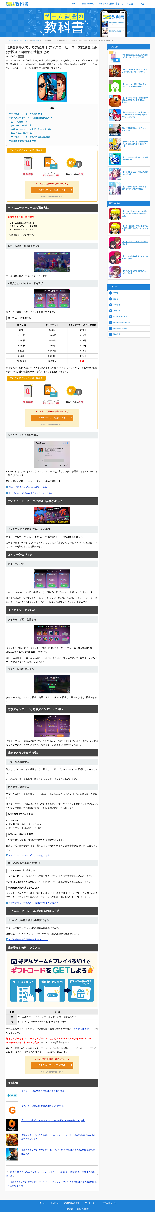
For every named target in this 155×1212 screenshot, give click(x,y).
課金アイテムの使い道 (121, 322)
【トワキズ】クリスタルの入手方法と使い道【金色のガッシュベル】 (135, 213)
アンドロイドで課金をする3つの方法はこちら (30, 493)
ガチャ (115, 299)
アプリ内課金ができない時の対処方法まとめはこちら (34, 903)
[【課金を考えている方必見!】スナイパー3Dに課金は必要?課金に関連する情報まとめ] (12, 1154)
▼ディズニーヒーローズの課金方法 (25, 114)
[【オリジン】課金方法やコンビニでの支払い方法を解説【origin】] (12, 1125)
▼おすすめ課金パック (19, 121)
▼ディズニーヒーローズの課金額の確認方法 (29, 137)
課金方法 (21, 56)
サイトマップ (91, 1203)
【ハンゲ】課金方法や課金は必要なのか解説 (42, 1106)
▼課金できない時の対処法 (21, 133)
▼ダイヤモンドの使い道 (20, 125)
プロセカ (116, 305)
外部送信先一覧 (109, 1203)
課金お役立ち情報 (106, 4)
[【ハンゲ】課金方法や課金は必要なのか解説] (12, 1110)
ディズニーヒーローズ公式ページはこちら (29, 855)
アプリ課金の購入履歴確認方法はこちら (28, 939)
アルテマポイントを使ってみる (52, 190)
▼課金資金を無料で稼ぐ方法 (22, 141)
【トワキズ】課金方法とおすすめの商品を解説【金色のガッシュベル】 (135, 228)
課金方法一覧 (88, 4)
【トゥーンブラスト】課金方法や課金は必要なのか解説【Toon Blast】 (135, 100)
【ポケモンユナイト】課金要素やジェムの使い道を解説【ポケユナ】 (135, 144)
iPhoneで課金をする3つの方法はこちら (27, 487)
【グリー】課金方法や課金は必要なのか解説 (42, 1091)
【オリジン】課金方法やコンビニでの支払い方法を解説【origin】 (53, 1120)
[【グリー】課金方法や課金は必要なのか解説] (12, 1095)
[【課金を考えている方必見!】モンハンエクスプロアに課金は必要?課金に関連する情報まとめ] (12, 1140)
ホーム (74, 4)
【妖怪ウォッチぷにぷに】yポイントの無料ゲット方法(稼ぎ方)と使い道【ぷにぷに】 (135, 114)
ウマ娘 (115, 293)
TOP (16, 40)
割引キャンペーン (120, 317)
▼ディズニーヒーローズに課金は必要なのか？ (30, 118)
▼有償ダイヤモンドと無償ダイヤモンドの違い (30, 129)
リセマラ (116, 311)
